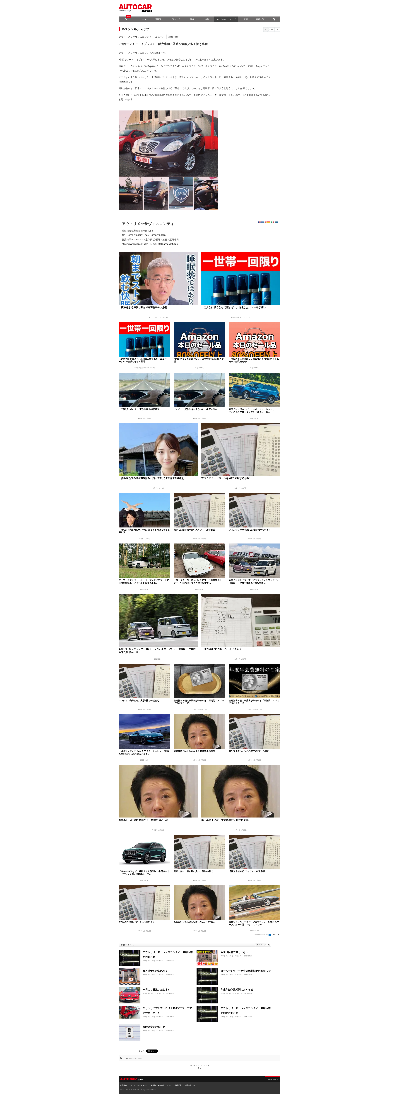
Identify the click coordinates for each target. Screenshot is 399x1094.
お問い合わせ (190, 1085)
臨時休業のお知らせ (154, 1026)
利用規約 (123, 1085)
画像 (192, 19)
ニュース (142, 19)
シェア (141, 1050)
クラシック (175, 19)
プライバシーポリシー (138, 1085)
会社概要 (178, 1085)
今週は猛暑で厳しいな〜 (234, 952)
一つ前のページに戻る (132, 1058)
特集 (207, 19)
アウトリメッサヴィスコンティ (135, 36)
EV (126, 19)
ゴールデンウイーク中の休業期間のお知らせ (246, 970)
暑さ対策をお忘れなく (155, 970)
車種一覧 (260, 19)
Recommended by (261, 934)
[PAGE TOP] (272, 1079)
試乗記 (158, 19)
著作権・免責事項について (161, 1085)
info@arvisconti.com (168, 243)
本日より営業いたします (156, 989)
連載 (245, 19)
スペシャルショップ (226, 19)
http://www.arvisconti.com (135, 243)
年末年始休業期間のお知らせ (237, 989)
